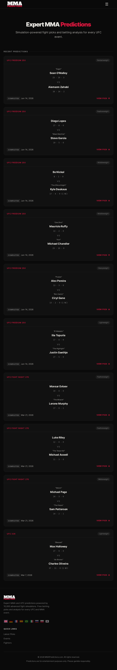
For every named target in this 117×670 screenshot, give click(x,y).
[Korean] (47, 621)
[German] (11, 621)
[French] (16, 621)
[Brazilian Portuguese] (26, 621)
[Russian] (37, 621)
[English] (6, 621)
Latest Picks (9, 634)
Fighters (8, 643)
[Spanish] (21, 621)
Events (7, 638)
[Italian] (32, 621)
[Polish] (42, 621)
